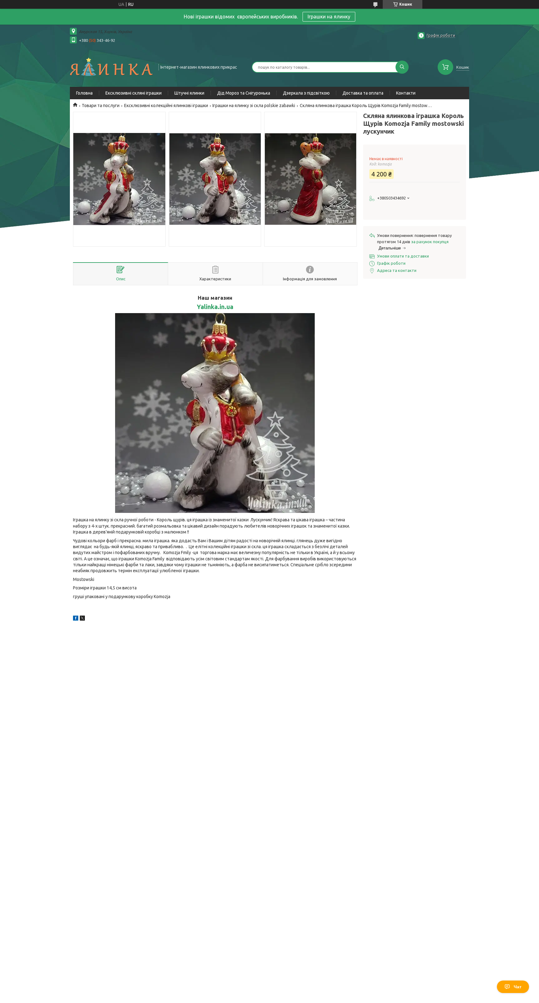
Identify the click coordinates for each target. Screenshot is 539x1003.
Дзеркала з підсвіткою (306, 93)
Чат (518, 986)
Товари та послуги (100, 105)
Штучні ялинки (189, 93)
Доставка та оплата (362, 93)
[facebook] (75, 619)
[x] (82, 619)
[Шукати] (402, 67)
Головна (84, 93)
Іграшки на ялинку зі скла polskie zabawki (253, 105)
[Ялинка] (111, 66)
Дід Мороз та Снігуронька (243, 93)
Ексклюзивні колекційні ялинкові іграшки (166, 105)
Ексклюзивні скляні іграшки (133, 93)
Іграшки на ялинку (329, 16)
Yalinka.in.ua (215, 306)
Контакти (405, 93)
